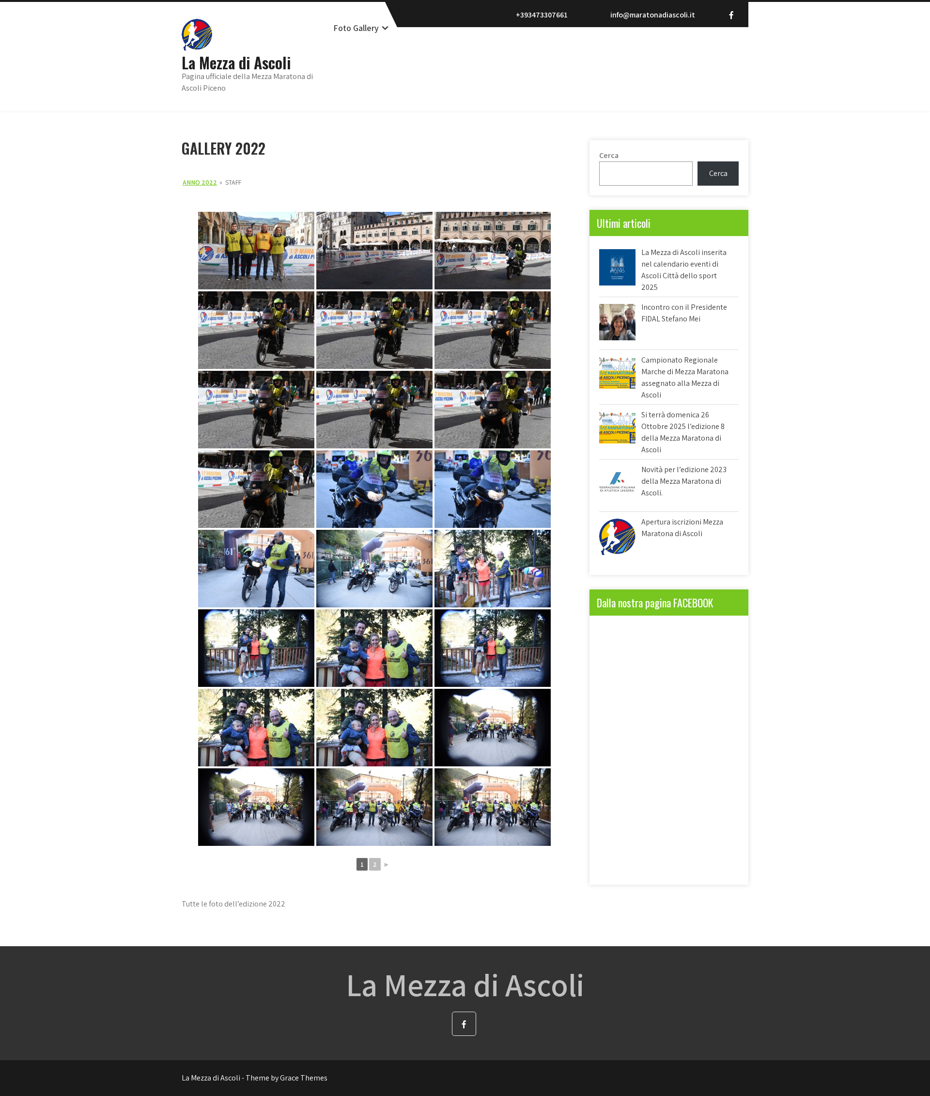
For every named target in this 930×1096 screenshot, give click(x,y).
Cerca (609, 155)
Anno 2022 (200, 182)
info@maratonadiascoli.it (652, 15)
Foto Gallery (356, 27)
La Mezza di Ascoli (236, 62)
